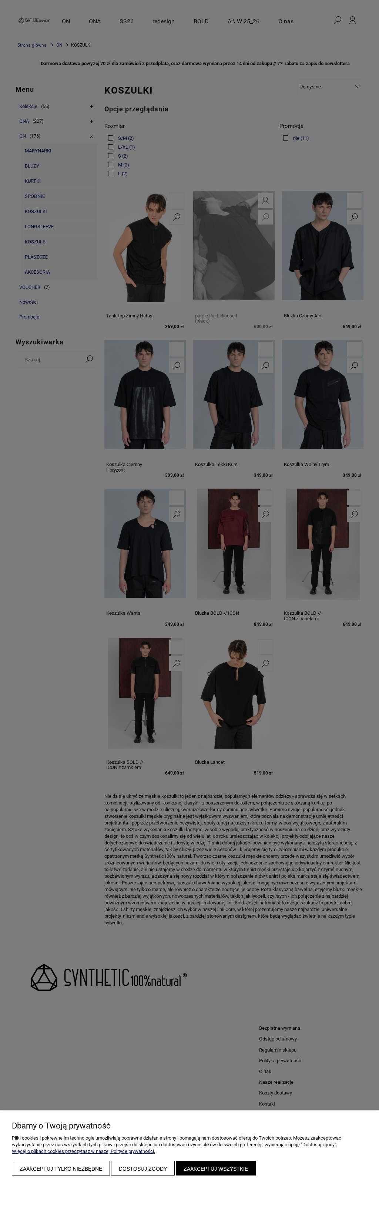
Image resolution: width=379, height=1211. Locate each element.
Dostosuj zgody (143, 1169)
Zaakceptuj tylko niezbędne (61, 1169)
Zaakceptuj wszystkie (216, 1169)
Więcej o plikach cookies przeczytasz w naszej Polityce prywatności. (83, 1151)
